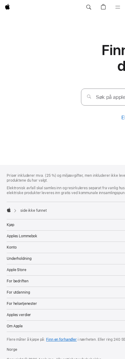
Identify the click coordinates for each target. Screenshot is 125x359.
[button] (88, 7)
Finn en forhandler (61, 339)
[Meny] (117, 7)
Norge (12, 349)
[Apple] (9, 210)
